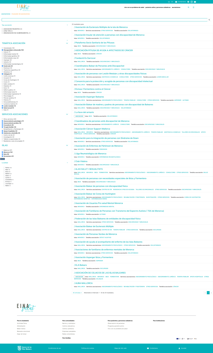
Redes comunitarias (68, 334)
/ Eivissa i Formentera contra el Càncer (92, 89)
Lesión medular (162, 77)
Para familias (66, 338)
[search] (188, 7)
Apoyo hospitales (196, 276)
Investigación (151, 197)
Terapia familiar (129, 100)
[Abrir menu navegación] (193, 7)
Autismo (186, 100)
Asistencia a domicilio (110, 77)
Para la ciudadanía (23, 320)
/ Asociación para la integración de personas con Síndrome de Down (106, 138)
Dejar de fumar (21, 334)
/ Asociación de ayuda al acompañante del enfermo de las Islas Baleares (108, 242)
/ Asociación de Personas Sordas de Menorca (95, 234)
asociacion (79, 116)
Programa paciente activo (116, 326)
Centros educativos (68, 326)
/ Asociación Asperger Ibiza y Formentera (93, 257)
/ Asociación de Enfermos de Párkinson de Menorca (98, 146)
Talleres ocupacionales (191, 132)
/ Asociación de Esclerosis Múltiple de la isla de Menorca (101, 27)
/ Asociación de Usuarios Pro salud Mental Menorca (98, 203)
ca (172, 2)
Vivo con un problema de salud (117, 328)
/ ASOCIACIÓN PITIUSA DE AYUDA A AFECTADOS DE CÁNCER (103, 50)
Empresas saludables (69, 331)
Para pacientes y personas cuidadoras (120, 320)
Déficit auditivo (105, 237)
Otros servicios (107, 30)
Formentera (103, 172)
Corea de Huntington (192, 197)
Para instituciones (159, 320)
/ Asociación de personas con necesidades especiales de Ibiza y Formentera (110, 178)
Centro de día (107, 189)
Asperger (177, 100)
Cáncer (99, 54)
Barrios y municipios (68, 323)
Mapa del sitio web (120, 348)
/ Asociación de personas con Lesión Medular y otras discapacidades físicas (110, 73)
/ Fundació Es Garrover (85, 58)
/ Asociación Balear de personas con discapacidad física (101, 186)
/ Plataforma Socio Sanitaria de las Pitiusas (94, 42)
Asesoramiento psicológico (112, 100)
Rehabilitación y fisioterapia (134, 197)
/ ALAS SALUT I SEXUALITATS (88, 169)
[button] (34, 25)
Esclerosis (157, 230)
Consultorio (125, 69)
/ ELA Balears (80, 265)
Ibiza (79, 46)
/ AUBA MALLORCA (83, 283)
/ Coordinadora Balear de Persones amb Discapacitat (99, 66)
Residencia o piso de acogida (123, 189)
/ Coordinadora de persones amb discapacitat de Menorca (101, 121)
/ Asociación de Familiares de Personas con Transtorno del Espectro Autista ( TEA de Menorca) (119, 211)
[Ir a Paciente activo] (32, 7)
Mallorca (81, 61)
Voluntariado (133, 30)
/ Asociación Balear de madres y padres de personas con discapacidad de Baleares (113, 104)
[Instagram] (192, 2)
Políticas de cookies (87, 348)
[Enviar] (209, 20)
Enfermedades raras (99, 199)
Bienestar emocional (23, 331)
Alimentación (21, 326)
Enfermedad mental (107, 206)
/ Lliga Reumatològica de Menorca (90, 153)
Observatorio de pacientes (116, 323)
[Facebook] (188, 2)
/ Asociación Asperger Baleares (89, 97)
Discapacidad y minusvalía (105, 46)
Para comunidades (68, 320)
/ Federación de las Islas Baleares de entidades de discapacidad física (107, 218)
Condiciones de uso (54, 348)
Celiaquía (99, 279)
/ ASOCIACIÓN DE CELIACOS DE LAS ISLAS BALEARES (100, 273)
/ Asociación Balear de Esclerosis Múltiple (94, 226)
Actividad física (22, 323)
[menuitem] (134, 7)
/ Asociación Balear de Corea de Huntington (94, 194)
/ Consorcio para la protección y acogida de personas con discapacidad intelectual (113, 81)
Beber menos (21, 328)
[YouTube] (195, 2)
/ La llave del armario (84, 112)
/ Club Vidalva (80, 161)
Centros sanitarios (68, 328)
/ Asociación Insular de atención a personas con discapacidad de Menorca (109, 35)
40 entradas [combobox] (78, 293)
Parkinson (103, 149)
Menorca (81, 30)
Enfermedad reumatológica (110, 157)
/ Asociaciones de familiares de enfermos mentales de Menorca (104, 249)
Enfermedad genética (82, 199)
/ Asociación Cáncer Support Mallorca (92, 129)
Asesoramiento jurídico (111, 69)
